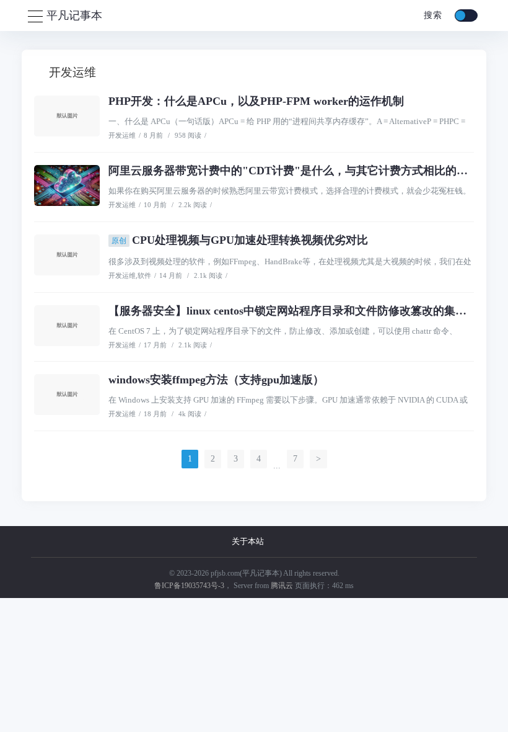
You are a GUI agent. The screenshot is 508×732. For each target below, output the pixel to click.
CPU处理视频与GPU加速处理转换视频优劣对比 (240, 240)
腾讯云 (282, 585)
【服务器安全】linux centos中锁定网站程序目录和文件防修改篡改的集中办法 (298, 311)
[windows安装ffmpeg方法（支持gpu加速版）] (67, 394)
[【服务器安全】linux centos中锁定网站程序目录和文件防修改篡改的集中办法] (67, 325)
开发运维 (122, 135)
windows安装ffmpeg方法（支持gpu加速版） (216, 379)
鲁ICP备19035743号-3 (189, 585)
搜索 (431, 15)
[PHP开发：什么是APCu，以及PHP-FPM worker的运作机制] (67, 116)
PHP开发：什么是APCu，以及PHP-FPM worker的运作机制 (256, 101)
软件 (144, 275)
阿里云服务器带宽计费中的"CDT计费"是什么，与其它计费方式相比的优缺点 (299, 170)
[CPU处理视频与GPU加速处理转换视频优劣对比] (67, 254)
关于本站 (248, 541)
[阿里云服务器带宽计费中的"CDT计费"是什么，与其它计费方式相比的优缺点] (67, 185)
